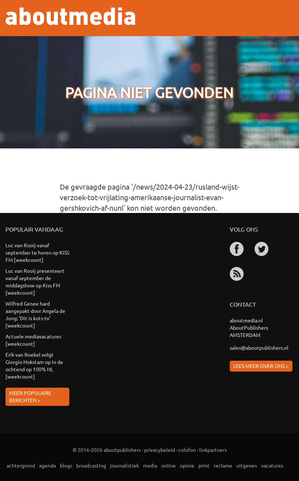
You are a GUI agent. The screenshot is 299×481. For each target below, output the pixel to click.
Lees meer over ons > (261, 365)
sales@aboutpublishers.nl (259, 347)
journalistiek (124, 465)
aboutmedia (70, 16)
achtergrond (21, 465)
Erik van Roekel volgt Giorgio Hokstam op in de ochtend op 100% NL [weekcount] (34, 365)
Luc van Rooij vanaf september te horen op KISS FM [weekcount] (37, 252)
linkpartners (213, 449)
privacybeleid (159, 449)
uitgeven (246, 465)
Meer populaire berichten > (30, 396)
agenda (47, 465)
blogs (66, 465)
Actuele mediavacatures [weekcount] (33, 340)
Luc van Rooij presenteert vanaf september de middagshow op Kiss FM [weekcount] (35, 281)
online (168, 465)
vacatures (272, 465)
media (150, 465)
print (204, 465)
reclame (223, 465)
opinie (187, 465)
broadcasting (91, 465)
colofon (187, 449)
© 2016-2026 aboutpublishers (107, 449)
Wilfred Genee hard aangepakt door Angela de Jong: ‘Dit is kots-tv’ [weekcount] (35, 314)
